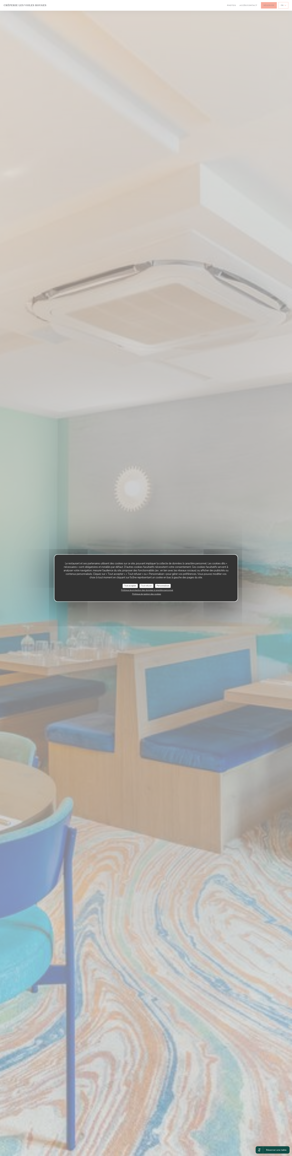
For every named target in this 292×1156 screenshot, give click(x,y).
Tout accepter (130, 585)
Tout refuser (146, 585)
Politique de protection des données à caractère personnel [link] (147, 590)
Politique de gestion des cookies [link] (146, 594)
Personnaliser (163, 585)
